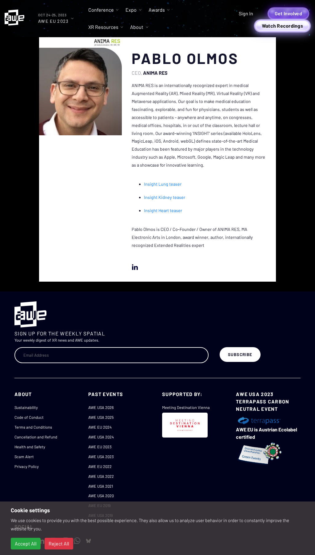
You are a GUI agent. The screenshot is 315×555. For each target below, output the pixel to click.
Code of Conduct (29, 417)
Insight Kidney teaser (164, 197)
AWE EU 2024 (100, 427)
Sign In (246, 13)
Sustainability (26, 407)
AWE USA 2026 (101, 407)
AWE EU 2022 (100, 466)
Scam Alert (24, 456)
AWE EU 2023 (100, 446)
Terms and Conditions (33, 427)
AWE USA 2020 (101, 495)
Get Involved (288, 13)
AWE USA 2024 (101, 436)
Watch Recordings (282, 26)
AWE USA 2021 (100, 486)
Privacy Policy (26, 466)
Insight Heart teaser (163, 210)
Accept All (26, 543)
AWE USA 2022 (101, 476)
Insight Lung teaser (162, 184)
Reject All (59, 543)
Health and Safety (29, 446)
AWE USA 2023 (101, 456)
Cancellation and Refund (35, 436)
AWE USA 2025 (101, 417)
